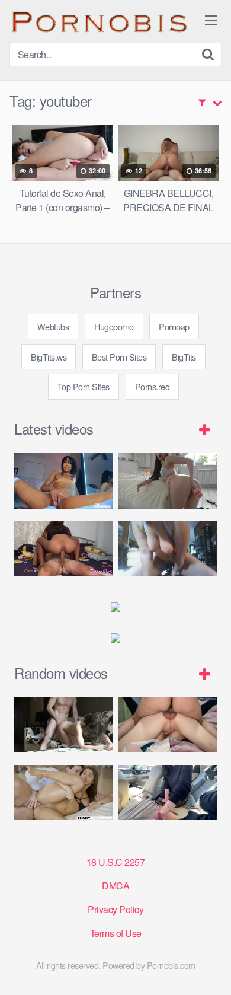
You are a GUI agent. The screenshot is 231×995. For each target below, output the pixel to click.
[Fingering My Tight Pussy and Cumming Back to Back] (63, 480)
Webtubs (53, 326)
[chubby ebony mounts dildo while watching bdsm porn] (167, 548)
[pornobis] (98, 21)
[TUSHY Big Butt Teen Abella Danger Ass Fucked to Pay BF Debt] (63, 792)
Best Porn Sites (119, 356)
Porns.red (152, 386)
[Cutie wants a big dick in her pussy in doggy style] (167, 480)
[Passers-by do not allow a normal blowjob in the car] (167, 792)
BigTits (184, 356)
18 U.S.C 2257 (115, 862)
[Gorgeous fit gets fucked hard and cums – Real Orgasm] (63, 724)
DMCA (115, 885)
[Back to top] (210, 969)
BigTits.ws (48, 356)
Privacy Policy (115, 909)
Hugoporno (114, 326)
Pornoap (174, 326)
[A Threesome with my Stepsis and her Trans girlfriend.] (167, 724)
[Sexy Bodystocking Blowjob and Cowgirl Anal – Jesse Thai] (63, 548)
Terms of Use (116, 933)
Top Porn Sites (83, 386)
